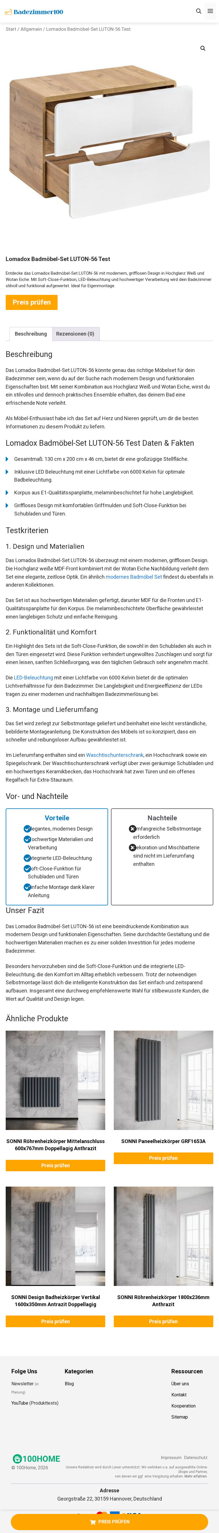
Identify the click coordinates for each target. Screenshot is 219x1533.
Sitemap (179, 1417)
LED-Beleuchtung (33, 678)
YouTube (19, 1403)
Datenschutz (196, 1457)
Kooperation (183, 1406)
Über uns (180, 1383)
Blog (69, 1383)
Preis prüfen (32, 302)
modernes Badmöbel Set (134, 577)
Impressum (171, 1457)
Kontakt (178, 1395)
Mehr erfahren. (196, 1476)
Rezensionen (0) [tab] (75, 334)
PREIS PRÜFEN (113, 1521)
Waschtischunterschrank (114, 755)
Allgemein (31, 29)
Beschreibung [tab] (31, 334)
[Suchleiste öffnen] (198, 11)
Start (11, 29)
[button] (203, 48)
